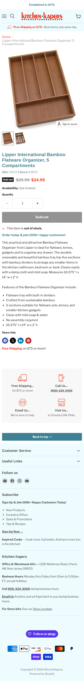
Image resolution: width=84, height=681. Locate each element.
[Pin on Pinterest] (28, 341)
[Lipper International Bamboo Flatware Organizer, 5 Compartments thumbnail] (7, 138)
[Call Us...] (61, 383)
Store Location (42, 609)
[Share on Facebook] (5, 341)
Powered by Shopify (42, 673)
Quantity (7, 194)
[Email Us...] (22, 408)
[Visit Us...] (61, 408)
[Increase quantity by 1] (37, 203)
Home (6, 37)
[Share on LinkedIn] (21, 341)
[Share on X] (13, 341)
